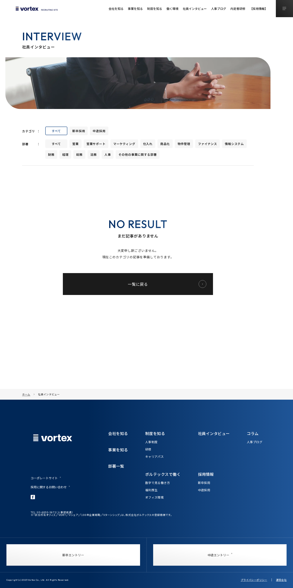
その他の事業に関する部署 (137, 154)
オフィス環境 (154, 497)
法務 (93, 154)
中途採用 (99, 131)
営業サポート (96, 144)
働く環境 (172, 8)
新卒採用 (78, 131)
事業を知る (135, 8)
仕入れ (148, 144)
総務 (79, 154)
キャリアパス (154, 456)
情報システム (234, 144)
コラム (253, 433)
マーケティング (124, 144)
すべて (56, 131)
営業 (75, 144)
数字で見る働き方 (157, 483)
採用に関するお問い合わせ (49, 487)
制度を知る (154, 8)
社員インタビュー (195, 8)
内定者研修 (237, 8)
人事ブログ (218, 8)
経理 (65, 154)
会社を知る (116, 8)
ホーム (26, 394)
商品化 (165, 144)
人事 (107, 154)
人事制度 (151, 442)
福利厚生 (151, 490)
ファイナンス (207, 144)
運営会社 (281, 580)
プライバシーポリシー (254, 580)
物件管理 (184, 144)
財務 (51, 154)
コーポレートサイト (44, 478)
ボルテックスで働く (163, 474)
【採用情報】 (259, 8)
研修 (148, 449)
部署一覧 (116, 466)
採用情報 (206, 474)
